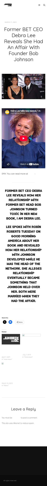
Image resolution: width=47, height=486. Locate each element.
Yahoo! (31, 173)
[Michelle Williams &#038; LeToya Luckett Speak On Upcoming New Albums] (31, 339)
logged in (16, 418)
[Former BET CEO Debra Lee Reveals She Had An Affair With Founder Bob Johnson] (23, 86)
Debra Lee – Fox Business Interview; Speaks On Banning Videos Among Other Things (10, 350)
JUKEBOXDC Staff (26, 22)
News (38, 22)
